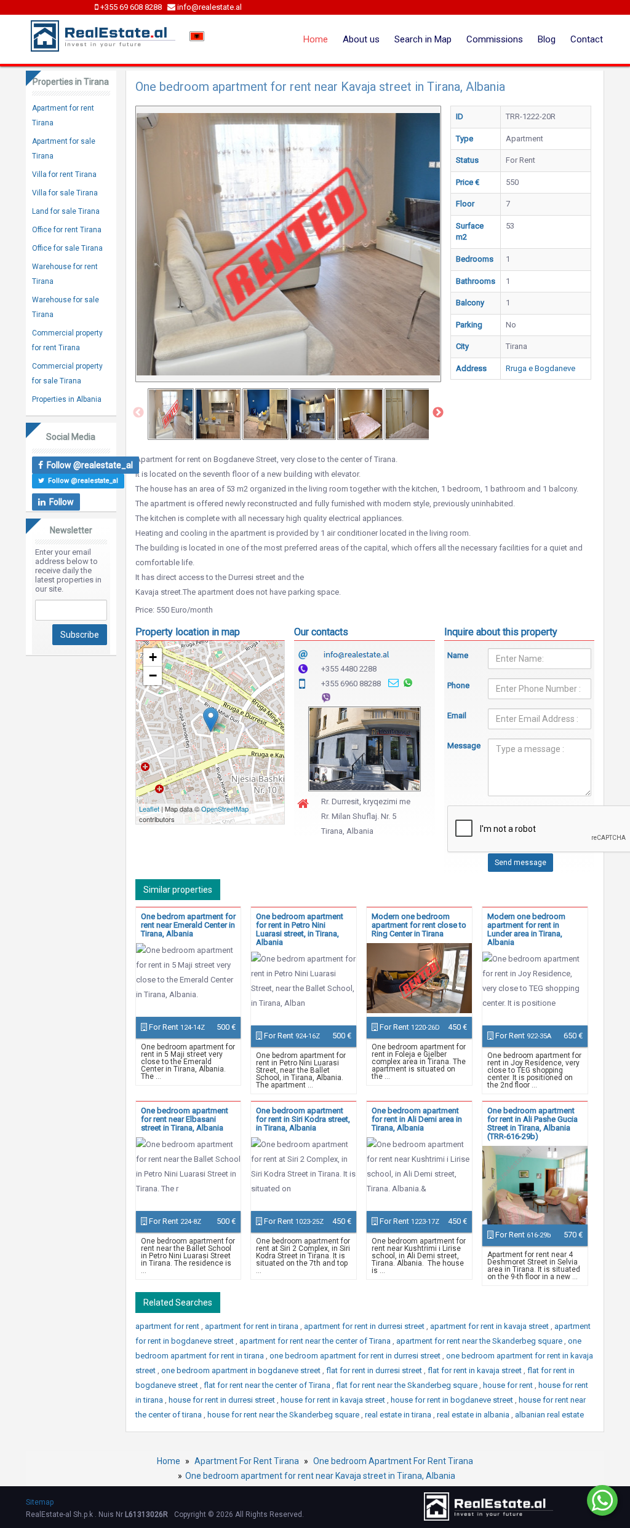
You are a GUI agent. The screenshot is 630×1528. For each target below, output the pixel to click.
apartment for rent (168, 1326)
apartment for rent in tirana (252, 1326)
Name (457, 655)
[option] (171, 414)
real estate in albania (474, 1414)
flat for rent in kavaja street (476, 1370)
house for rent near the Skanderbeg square (284, 1414)
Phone (458, 685)
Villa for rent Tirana (64, 174)
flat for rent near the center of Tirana (268, 1385)
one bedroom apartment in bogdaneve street (241, 1370)
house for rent (509, 1385)
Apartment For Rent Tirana (246, 1461)
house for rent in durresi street (223, 1400)
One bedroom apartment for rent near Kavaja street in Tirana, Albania (320, 1476)
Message (458, 745)
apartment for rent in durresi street (365, 1326)
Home (315, 39)
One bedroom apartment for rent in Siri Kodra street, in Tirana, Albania (303, 1119)
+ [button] (153, 657)
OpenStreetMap (225, 808)
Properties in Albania (67, 399)
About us (361, 39)
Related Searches (177, 1302)
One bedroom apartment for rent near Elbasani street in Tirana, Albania (184, 1119)
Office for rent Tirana (67, 229)
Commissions (494, 39)
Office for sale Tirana (67, 248)
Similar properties (177, 890)
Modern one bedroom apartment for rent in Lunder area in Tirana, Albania (526, 929)
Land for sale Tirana (66, 211)
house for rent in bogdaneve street (453, 1400)
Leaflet (149, 808)
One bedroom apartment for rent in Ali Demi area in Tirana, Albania (417, 1119)
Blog (547, 39)
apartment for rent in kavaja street (490, 1326)
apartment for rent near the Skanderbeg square (480, 1341)
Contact (586, 39)
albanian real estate (549, 1414)
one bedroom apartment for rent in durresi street (355, 1355)
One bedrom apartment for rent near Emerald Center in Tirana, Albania (188, 925)
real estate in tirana (399, 1414)
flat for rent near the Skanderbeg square (407, 1385)
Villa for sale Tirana (65, 193)
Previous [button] (138, 413)
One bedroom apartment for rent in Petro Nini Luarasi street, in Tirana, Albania (299, 929)
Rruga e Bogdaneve (540, 368)
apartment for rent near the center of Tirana (316, 1341)
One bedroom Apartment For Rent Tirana (393, 1461)
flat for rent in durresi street (375, 1370)
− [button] (153, 675)
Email (456, 715)
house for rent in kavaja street (334, 1400)
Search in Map (423, 39)
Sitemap (40, 1502)
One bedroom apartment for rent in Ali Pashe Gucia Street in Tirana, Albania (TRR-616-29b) (532, 1123)
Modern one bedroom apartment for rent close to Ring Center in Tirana (419, 925)
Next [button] (438, 413)
